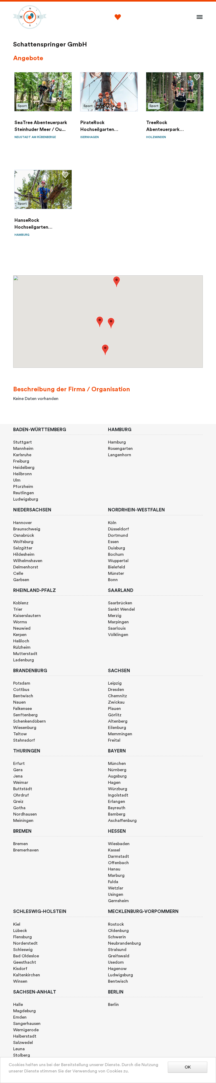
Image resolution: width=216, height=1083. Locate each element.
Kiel (16, 924)
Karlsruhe (22, 455)
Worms (20, 622)
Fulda (113, 882)
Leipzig (115, 683)
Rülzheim (22, 647)
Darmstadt (118, 856)
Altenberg (117, 721)
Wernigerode (26, 1030)
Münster (116, 573)
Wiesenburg (24, 728)
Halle (18, 1004)
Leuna (19, 1049)
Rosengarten (120, 448)
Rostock (116, 924)
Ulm (17, 480)
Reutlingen (23, 493)
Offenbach (118, 863)
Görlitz (114, 715)
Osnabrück (23, 535)
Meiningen (23, 820)
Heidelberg (24, 467)
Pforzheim (23, 486)
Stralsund (117, 950)
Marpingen (118, 622)
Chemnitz (117, 696)
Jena (18, 776)
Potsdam (21, 683)
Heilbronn (22, 474)
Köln (112, 523)
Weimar (20, 782)
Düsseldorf (118, 529)
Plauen (114, 709)
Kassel (114, 850)
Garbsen (21, 580)
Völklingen (118, 635)
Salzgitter (22, 548)
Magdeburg (24, 1011)
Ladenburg (23, 660)
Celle (18, 573)
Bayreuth (116, 808)
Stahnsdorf (24, 740)
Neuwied (22, 628)
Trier (17, 609)
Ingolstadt (118, 795)
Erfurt (19, 763)
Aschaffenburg (122, 820)
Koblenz (20, 603)
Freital (114, 740)
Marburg (116, 875)
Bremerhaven (26, 850)
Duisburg (116, 548)
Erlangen (116, 801)
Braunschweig (26, 529)
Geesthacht (24, 962)
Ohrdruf (21, 795)
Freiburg (21, 461)
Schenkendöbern (29, 721)
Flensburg (22, 937)
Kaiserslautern (27, 616)
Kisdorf (20, 969)
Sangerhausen (27, 1023)
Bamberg (116, 814)
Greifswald (118, 956)
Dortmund (118, 535)
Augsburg (117, 776)
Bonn (113, 580)
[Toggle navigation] (198, 17)
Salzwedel (23, 1042)
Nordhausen (25, 814)
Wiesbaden (119, 844)
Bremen (20, 844)
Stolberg (21, 1055)
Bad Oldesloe (26, 956)
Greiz (18, 801)
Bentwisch (23, 696)
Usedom (116, 962)
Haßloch (21, 641)
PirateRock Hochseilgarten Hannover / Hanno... (102, 126)
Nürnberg (117, 770)
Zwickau (116, 702)
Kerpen (20, 635)
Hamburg (117, 442)
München (117, 763)
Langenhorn (119, 455)
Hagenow (117, 969)
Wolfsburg (23, 542)
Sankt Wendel (121, 609)
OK (188, 1067)
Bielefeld (116, 567)
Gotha (19, 808)
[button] (99, 322)
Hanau (114, 869)
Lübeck (20, 931)
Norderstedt (25, 943)
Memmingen (120, 734)
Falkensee (22, 709)
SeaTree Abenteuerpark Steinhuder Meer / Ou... (40, 126)
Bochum (116, 554)
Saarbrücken (120, 603)
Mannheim (23, 448)
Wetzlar (115, 888)
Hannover (22, 523)
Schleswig (23, 950)
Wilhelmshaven (27, 561)
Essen (113, 542)
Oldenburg (118, 931)
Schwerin (117, 937)
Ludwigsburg (25, 499)
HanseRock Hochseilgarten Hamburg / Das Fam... (38, 224)
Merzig (114, 616)
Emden (20, 1017)
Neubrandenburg (124, 943)
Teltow (20, 734)
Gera (18, 770)
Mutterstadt (25, 654)
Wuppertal (118, 561)
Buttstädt (22, 789)
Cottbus (21, 690)
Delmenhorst (25, 567)
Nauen (19, 702)
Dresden (116, 690)
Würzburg (117, 789)
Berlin (113, 1004)
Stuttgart (22, 442)
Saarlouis (117, 628)
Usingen (115, 894)
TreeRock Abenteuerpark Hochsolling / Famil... (169, 126)
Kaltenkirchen (26, 975)
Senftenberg (25, 715)
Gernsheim (118, 901)
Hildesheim (24, 554)
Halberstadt (24, 1036)
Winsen (20, 981)
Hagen (114, 782)
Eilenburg (117, 728)
